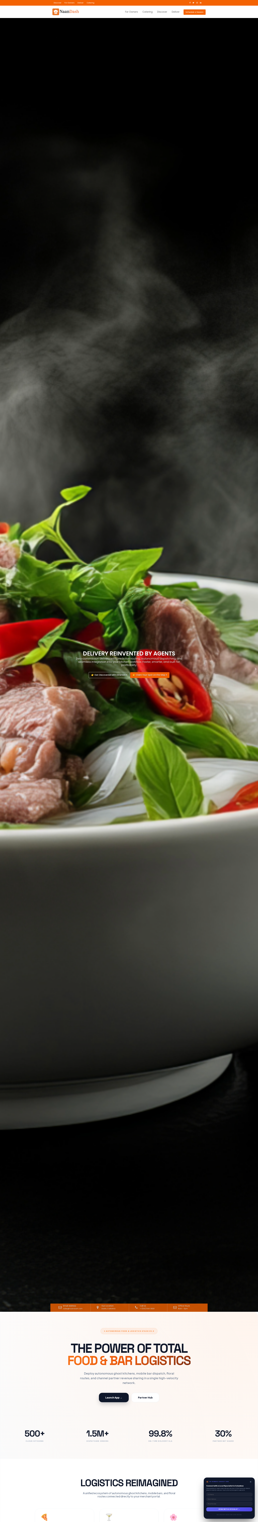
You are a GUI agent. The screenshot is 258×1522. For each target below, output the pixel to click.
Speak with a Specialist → (229, 1509)
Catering (90, 2)
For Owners (69, 2)
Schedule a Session (195, 12)
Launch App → (113, 1397)
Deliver (81, 2)
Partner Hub (145, 1397)
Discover (57, 2)
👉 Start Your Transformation (106, 672)
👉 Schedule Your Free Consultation (148, 672)
